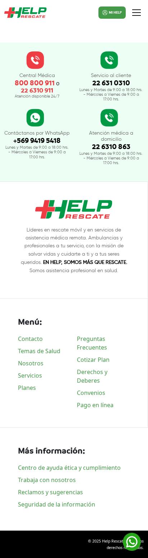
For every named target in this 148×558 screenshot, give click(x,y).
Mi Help (115, 12)
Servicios (30, 375)
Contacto (30, 339)
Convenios (91, 393)
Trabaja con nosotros (47, 480)
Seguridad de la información (56, 504)
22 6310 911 (37, 90)
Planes (27, 388)
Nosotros (30, 363)
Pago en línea (95, 405)
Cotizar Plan (93, 360)
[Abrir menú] (136, 12)
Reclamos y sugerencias (50, 492)
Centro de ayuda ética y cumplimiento (69, 468)
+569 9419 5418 (37, 140)
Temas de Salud (39, 351)
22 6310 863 (111, 147)
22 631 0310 (111, 83)
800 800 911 (35, 83)
